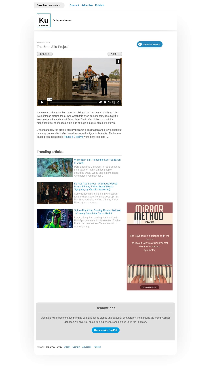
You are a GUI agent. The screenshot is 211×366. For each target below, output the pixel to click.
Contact (74, 5)
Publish (99, 5)
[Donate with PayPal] (106, 330)
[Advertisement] (118, 34)
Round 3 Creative (73, 137)
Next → (115, 54)
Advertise (87, 5)
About (67, 347)
